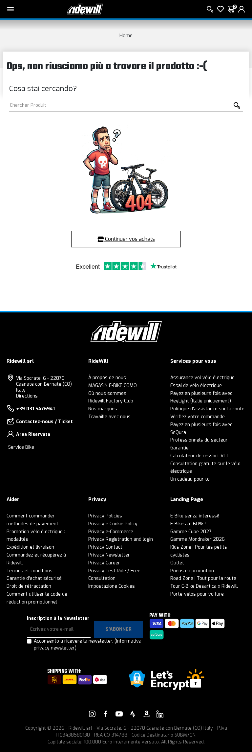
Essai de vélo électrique (196, 385)
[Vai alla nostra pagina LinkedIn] (160, 714)
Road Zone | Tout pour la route (203, 578)
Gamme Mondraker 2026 (197, 539)
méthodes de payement (32, 524)
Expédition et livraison (30, 547)
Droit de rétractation (29, 586)
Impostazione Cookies (111, 586)
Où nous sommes (107, 393)
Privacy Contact (105, 547)
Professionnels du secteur (199, 440)
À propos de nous (107, 378)
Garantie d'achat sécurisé (34, 578)
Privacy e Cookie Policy (112, 524)
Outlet (177, 563)
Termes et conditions (29, 571)
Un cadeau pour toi (190, 479)
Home (126, 35)
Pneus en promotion (192, 571)
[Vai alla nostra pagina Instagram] (92, 714)
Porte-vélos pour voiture (197, 594)
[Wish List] (220, 9)
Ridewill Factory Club (110, 401)
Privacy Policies (105, 516)
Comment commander (31, 516)
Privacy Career (104, 563)
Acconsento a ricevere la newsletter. (87, 644)
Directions (27, 396)
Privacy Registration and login (120, 539)
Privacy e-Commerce (110, 532)
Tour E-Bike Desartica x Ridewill (204, 586)
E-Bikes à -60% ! (188, 524)
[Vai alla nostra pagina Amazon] (146, 714)
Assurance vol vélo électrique (202, 378)
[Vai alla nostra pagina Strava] (133, 714)
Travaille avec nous (109, 417)
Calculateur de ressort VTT (199, 456)
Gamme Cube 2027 (191, 532)
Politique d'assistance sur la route (207, 409)
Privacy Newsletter (109, 555)
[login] (241, 9)
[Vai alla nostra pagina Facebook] (106, 714)
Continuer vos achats (129, 239)
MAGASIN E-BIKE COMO (112, 385)
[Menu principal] (10, 9)
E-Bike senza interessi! (194, 516)
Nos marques (102, 409)
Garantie (179, 448)
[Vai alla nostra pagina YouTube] (119, 714)
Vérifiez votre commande (197, 417)
